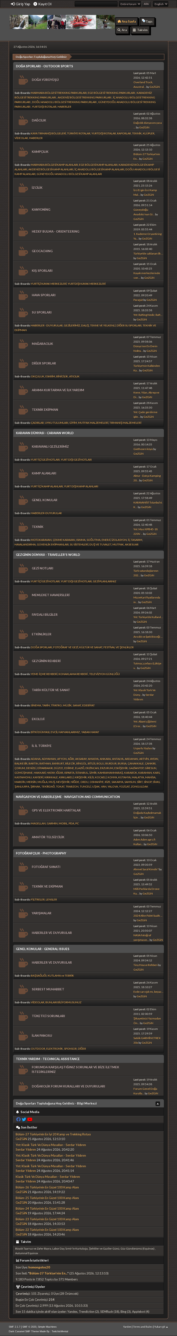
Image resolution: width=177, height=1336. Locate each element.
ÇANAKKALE (136, 763)
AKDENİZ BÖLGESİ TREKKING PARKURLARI (85, 97)
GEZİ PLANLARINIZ (104, 581)
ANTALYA (118, 759)
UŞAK (96, 786)
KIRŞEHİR (81, 777)
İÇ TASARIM (135, 540)
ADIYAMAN (49, 759)
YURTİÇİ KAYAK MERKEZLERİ (49, 283)
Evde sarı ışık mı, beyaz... (148, 991)
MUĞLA (42, 782)
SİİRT (140, 782)
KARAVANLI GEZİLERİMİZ (50, 446)
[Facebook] (18, 1119)
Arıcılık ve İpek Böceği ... (148, 636)
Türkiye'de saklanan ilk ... (148, 253)
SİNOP (148, 782)
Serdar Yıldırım (26, 1149)
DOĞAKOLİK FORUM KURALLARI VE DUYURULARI (68, 1086)
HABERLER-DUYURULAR (46, 513)
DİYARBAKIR (45, 768)
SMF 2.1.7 (14, 1326)
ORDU (84, 782)
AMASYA (93, 759)
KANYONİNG (41, 209)
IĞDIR (59, 772)
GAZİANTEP (136, 768)
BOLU (100, 763)
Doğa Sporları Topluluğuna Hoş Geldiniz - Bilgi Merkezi (56, 1103)
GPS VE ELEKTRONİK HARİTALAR (56, 810)
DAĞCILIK (39, 120)
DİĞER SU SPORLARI (129, 325)
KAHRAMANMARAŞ (110, 772)
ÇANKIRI (150, 763)
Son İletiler (29, 1127)
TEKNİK (137, 133)
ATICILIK (74, 376)
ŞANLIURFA (22, 786)
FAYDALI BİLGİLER (45, 614)
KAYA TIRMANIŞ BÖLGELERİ (48, 133)
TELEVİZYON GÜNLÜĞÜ (104, 674)
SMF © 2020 (29, 1326)
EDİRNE (69, 768)
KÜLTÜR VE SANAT (90, 647)
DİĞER (82, 1048)
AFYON (62, 759)
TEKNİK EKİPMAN (45, 410)
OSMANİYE (97, 782)
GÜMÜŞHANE (24, 772)
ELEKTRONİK (54, 1048)
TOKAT (60, 786)
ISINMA (81, 540)
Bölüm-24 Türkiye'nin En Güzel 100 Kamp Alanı (47, 1208)
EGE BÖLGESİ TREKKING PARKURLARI (112, 93)
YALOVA (113, 786)
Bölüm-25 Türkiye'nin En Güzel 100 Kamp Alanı (47, 1198)
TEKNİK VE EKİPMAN (47, 886)
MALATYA (138, 777)
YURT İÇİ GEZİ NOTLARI (45, 459)
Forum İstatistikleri (34, 1260)
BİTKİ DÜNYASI (40, 732)
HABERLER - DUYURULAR (47, 325)
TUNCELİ (85, 786)
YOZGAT (124, 786)
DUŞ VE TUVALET (100, 544)
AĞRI (71, 759)
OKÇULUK (37, 376)
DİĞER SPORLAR (44, 363)
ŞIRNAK (35, 786)
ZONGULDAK (139, 786)
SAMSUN (130, 782)
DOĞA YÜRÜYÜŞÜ (45, 80)
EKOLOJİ (38, 719)
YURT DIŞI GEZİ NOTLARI (76, 459)
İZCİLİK (37, 188)
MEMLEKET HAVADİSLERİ (51, 595)
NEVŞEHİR (63, 782)
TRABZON (72, 786)
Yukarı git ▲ (161, 1326)
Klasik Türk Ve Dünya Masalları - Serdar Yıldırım (48, 1177)
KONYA (112, 777)
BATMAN (45, 763)
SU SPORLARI (42, 312)
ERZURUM (106, 768)
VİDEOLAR (21, 138)
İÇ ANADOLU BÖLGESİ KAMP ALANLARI (99, 169)
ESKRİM (50, 376)
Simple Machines (47, 1326)
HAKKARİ (40, 772)
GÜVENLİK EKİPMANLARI (53, 544)
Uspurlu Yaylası (142, 748)
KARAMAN (145, 772)
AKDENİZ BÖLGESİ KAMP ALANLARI (50, 169)
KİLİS (91, 777)
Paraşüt (138, 300)
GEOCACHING (42, 251)
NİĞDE (75, 782)
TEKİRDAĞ (48, 786)
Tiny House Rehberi (145, 965)
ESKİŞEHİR (121, 768)
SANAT (77, 705)
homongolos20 (39, 1267)
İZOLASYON (119, 540)
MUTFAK (118, 544)
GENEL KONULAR (44, 500)
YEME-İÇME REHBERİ (44, 674)
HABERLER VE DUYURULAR (52, 933)
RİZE (107, 782)
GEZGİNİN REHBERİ (46, 661)
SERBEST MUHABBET (48, 989)
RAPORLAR (124, 133)
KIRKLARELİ (66, 777)
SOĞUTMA (93, 540)
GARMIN (52, 823)
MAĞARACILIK (42, 344)
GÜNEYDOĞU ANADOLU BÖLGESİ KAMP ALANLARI (69, 174)
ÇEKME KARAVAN (64, 540)
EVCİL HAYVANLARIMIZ (65, 732)
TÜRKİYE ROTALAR (78, 133)
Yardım (127, 1326)
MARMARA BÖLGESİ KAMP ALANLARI (54, 164)
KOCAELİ (100, 777)
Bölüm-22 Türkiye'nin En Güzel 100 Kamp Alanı (47, 1230)
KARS (156, 772)
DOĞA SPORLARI (41, 647)
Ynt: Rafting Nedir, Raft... (147, 315)
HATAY (51, 772)
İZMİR (93, 772)
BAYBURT (58, 763)
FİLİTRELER (38, 899)
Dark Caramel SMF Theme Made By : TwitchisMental (38, 1331)
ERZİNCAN (92, 768)
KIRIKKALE (51, 777)
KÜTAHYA (124, 777)
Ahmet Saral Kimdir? (146, 869)
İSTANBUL (82, 772)
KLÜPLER (148, 133)
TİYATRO (56, 705)
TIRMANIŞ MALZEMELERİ (125, 422)
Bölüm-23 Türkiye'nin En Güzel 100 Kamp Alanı (47, 1219)
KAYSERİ (38, 777)
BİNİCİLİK (62, 376)
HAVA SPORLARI (44, 295)
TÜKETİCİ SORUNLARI (48, 1016)
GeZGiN (155, 87)
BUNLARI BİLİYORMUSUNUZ (63, 1002)
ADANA (36, 759)
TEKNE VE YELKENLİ (102, 325)
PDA (71, 823)
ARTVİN (144, 759)
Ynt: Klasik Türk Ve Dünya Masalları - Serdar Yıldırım (51, 1145)
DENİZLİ (31, 768)
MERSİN (31, 782)
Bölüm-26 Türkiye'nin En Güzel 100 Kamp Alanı (47, 1187)
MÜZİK (67, 705)
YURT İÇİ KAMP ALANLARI (47, 486)
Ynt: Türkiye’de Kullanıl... (148, 617)
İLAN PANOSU (42, 1035)
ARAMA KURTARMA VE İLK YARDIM (58, 390)
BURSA (122, 763)
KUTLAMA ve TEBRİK (61, 975)
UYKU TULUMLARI (56, 422)
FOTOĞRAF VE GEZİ (65, 647)
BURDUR (111, 763)
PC (77, 823)
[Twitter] (24, 1119)
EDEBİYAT (88, 705)
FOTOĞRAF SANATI (46, 867)
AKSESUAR (132, 544)
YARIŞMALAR (41, 913)
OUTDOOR (38, 1048)
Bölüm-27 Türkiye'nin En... (48, 1273)
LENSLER (51, 899)
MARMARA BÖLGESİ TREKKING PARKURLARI (59, 93)
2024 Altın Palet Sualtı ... (147, 915)
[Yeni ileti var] (23, 80)
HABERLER (64, 106)
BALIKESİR (21, 763)
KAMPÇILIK (40, 152)
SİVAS (156, 782)
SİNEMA (36, 705)
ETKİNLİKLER (41, 634)
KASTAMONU (23, 777)
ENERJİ (106, 540)
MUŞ (52, 782)
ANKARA (105, 759)
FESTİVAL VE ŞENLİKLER (118, 647)
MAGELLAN (38, 823)
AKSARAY (81, 759)
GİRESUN (150, 768)
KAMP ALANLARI (44, 473)
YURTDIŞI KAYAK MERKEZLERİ (87, 283)
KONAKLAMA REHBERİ (73, 674)
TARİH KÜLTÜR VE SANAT (51, 690)
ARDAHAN (131, 759)
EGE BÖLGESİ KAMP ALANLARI (98, 164)
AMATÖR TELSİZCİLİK (48, 837)
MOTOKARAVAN (41, 540)
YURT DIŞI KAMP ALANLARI (81, 486)
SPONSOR (70, 1048)
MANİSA (150, 777)
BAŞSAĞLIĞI (39, 975)
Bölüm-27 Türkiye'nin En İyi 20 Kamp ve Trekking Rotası (53, 1134)
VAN (103, 786)
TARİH (46, 705)
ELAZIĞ (79, 768)
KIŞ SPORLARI (42, 271)
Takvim (25, 1242)
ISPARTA (69, 772)
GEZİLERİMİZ (72, 325)
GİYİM (73, 422)
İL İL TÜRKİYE (42, 746)
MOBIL (63, 823)
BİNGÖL (81, 763)
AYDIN (154, 759)
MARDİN (20, 782)
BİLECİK (70, 763)
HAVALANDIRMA (25, 544)
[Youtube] (29, 1119)
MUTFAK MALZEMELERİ (93, 422)
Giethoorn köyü (143, 449)
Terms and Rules (142, 1326)
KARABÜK (130, 772)
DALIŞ (85, 325)
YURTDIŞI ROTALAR (44, 106)
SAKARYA (117, 782)
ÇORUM (20, 768)
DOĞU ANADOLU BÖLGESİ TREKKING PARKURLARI (64, 102)
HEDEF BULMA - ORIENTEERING (55, 231)
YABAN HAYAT (90, 732)
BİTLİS (91, 763)
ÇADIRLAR (37, 422)
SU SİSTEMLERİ (79, 544)
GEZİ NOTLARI (42, 568)
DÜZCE (58, 768)
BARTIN (33, 763)
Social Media (29, 1112)
